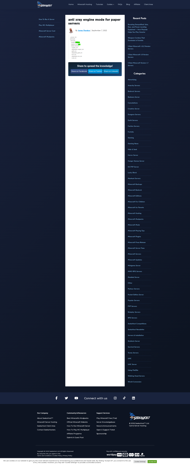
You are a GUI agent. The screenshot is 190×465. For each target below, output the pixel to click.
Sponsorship (101, 434)
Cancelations (133, 103)
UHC (129, 358)
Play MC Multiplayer (46, 25)
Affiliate (137, 4)
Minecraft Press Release (137, 242)
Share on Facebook (79, 71)
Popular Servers (134, 300)
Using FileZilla (133, 370)
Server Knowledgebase (105, 422)
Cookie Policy (57, 455)
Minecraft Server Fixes (136, 248)
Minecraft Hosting (84, 4)
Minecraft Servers (134, 254)
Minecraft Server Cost (47, 31)
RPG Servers (132, 318)
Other (130, 283)
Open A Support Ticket (105, 430)
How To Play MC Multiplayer (78, 430)
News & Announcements (106, 426)
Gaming (131, 138)
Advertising (132, 80)
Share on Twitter (95, 71)
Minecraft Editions (134, 196)
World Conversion (134, 382)
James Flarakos (84, 31)
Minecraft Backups (135, 184)
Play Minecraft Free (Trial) (106, 418)
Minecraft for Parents (136, 207)
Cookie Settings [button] (140, 461)
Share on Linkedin (111, 71)
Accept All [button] (152, 461)
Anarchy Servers (134, 85)
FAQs (120, 4)
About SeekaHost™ (45, 418)
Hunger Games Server (136, 161)
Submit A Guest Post (75, 437)
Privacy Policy (67, 455)
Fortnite (131, 132)
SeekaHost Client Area (46, 426)
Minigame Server (134, 266)
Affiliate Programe (74, 434)
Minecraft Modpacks (46, 37)
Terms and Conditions (44, 455)
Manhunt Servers (134, 178)
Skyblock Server (134, 341)
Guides (110, 4)
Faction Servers (133, 126)
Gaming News (133, 144)
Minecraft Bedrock (135, 190)
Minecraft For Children (136, 202)
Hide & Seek (132, 149)
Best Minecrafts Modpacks (77, 418)
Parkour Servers (134, 289)
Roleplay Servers (134, 312)
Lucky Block (132, 173)
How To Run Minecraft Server (78, 426)
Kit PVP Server (133, 167)
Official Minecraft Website (77, 422)
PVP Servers (132, 306)
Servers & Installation (136, 335)
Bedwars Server (134, 97)
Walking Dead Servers (136, 376)
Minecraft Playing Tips (136, 231)
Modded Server (133, 277)
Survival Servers (134, 347)
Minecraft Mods (134, 225)
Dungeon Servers (134, 114)
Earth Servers (133, 120)
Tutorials (99, 4)
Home (71, 4)
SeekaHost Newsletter (136, 329)
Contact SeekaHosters (46, 430)
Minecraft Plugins (134, 236)
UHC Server (132, 364)
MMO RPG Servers (135, 271)
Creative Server (134, 109)
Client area (148, 4)
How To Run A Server (46, 19)
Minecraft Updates (135, 260)
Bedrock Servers (134, 91)
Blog (128, 4)
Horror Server (133, 155)
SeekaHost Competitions (137, 324)
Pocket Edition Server (136, 295)
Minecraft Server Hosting (47, 422)
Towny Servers (133, 353)
